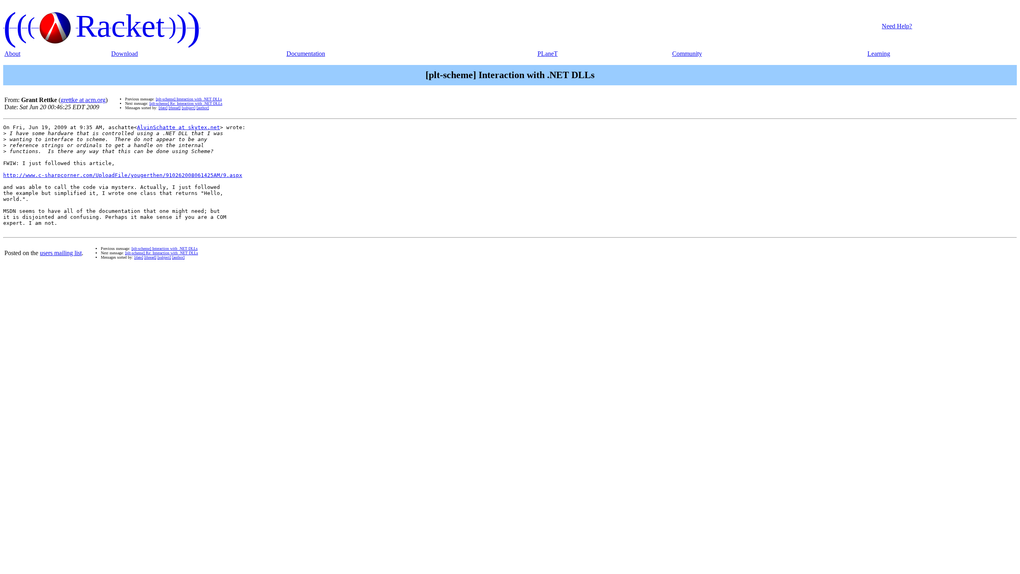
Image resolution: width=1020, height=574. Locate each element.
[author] (202, 108)
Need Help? (897, 26)
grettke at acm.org (83, 99)
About (12, 53)
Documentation (305, 53)
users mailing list (61, 253)
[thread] (174, 108)
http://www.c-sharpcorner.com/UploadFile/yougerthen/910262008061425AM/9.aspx (122, 175)
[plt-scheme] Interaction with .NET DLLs (189, 99)
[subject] (188, 108)
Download (124, 53)
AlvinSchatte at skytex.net (178, 127)
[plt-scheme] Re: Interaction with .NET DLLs (185, 103)
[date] (163, 108)
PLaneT (547, 53)
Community (687, 53)
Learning (878, 53)
